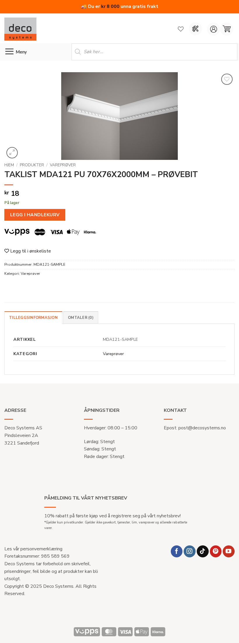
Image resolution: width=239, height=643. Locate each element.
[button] (226, 29)
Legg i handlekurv (35, 215)
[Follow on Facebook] (177, 551)
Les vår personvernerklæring (33, 549)
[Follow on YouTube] (229, 551)
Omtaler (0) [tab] (81, 317)
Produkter (32, 165)
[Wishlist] (181, 29)
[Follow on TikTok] (203, 551)
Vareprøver (63, 165)
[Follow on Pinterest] (216, 551)
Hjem (9, 165)
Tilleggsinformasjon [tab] (33, 317)
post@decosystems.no (202, 428)
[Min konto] (213, 29)
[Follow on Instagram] (190, 551)
